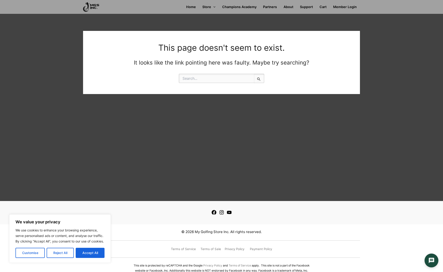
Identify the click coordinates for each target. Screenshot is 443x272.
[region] (60, 238)
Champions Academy (239, 7)
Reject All (60, 253)
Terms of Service (240, 265)
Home (191, 7)
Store (206, 7)
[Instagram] (221, 212)
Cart (323, 7)
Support (306, 7)
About (288, 7)
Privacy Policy (212, 265)
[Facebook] (214, 212)
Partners (270, 7)
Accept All (90, 253)
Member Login (345, 7)
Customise (30, 253)
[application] (213, 7)
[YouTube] (229, 212)
